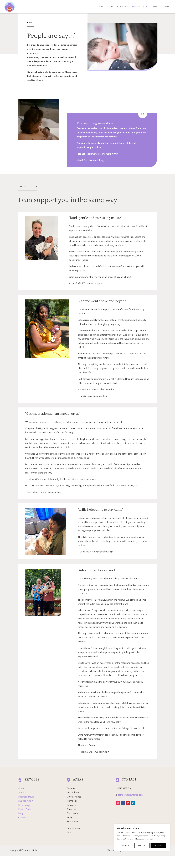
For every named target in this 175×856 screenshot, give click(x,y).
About (21, 792)
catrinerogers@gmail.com (130, 795)
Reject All (141, 845)
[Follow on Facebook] (123, 803)
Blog (20, 813)
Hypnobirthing (25, 801)
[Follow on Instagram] (118, 803)
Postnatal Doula (26, 797)
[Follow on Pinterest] (128, 803)
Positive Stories (25, 809)
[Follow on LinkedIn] (133, 803)
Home (21, 788)
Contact (22, 817)
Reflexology (24, 805)
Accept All (158, 845)
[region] (142, 837)
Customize (125, 845)
